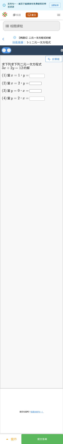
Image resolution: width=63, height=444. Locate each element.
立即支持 (55, 5)
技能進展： (19, 42)
